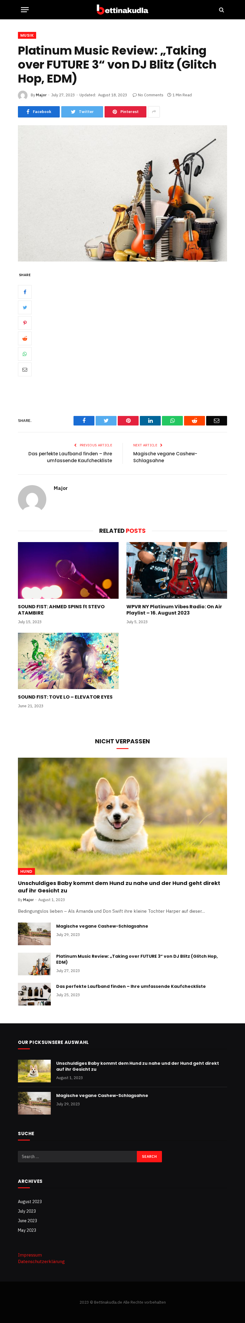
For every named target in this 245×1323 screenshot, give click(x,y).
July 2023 (27, 1211)
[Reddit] (25, 338)
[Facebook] (25, 292)
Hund (26, 871)
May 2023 (27, 1230)
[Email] (25, 369)
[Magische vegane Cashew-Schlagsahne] (34, 934)
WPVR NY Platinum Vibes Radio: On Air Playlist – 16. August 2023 (174, 610)
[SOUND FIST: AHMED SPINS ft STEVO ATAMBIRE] (68, 570)
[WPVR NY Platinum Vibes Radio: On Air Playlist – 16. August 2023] (176, 570)
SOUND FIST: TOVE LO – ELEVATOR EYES (65, 697)
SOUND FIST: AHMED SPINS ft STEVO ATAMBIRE (61, 610)
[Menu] (25, 9)
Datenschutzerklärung (41, 1261)
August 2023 (30, 1201)
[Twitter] (25, 307)
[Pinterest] (25, 323)
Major (41, 95)
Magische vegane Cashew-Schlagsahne (102, 926)
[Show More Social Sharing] (154, 111)
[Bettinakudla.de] (122, 9)
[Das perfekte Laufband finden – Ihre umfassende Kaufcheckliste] (34, 994)
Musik (27, 35)
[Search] (221, 9)
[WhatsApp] (25, 354)
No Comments (150, 95)
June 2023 (27, 1220)
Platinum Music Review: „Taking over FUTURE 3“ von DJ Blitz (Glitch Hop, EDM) (137, 959)
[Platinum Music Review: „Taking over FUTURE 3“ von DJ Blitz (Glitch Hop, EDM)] (122, 193)
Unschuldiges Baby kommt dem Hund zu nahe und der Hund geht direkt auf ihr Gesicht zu (119, 887)
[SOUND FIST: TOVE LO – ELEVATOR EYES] (68, 661)
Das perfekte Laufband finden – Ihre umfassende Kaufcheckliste (70, 457)
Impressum (30, 1255)
